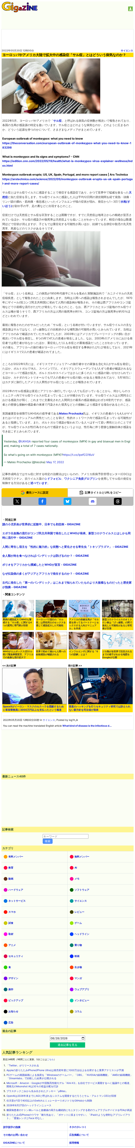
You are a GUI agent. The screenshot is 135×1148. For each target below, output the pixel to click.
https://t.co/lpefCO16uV (78, 454)
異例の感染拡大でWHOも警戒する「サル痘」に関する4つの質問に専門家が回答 (17, 622)
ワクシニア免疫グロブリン (81, 478)
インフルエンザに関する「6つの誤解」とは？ (83, 653)
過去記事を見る (67, 1045)
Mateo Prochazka (71, 413)
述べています (38, 483)
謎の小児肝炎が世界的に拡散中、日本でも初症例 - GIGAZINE (41, 524)
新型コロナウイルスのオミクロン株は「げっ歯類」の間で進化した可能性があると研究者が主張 (117, 624)
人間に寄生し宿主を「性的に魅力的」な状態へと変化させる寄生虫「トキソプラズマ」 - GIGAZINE (65, 546)
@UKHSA (24, 441)
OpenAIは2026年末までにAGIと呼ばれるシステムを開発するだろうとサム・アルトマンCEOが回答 (61, 1095)
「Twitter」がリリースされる (23, 1065)
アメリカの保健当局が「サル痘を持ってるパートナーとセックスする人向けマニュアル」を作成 (84, 624)
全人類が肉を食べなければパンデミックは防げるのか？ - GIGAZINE (45, 555)
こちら (50, 1059)
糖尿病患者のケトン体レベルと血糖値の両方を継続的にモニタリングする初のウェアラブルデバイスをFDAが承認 (69, 1109)
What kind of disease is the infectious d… (86, 725)
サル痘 (57, 120)
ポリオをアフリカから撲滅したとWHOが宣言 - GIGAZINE (39, 564)
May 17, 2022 (55, 462)
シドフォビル (52, 478)
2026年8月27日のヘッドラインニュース (29, 1105)
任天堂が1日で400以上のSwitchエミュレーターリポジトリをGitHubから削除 (49, 1100)
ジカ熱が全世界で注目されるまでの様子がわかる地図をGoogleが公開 (117, 654)
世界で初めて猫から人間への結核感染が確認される (51, 653)
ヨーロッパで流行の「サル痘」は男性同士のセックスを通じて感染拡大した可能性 (51, 622)
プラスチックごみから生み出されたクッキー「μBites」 (37, 1091)
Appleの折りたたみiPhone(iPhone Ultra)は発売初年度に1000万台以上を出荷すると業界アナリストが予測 (65, 1070)
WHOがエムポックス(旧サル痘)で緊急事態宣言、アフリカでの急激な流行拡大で (18, 654)
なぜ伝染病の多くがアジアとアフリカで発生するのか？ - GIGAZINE (45, 573)
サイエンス (127, 50)
